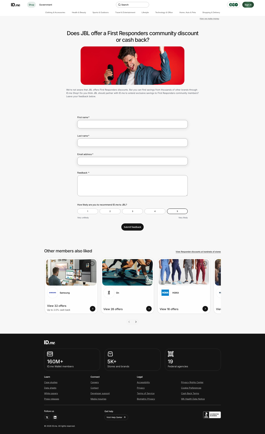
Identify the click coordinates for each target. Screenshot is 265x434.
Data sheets (50, 387)
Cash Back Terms (190, 393)
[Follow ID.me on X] (47, 417)
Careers (95, 382)
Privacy (141, 387)
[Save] (92, 263)
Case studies (50, 382)
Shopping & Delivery (211, 12)
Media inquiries (98, 398)
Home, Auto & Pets (187, 12)
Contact (95, 387)
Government (45, 4)
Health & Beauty (79, 12)
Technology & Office (164, 12)
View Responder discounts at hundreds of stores (198, 251)
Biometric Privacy (146, 398)
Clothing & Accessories (55, 12)
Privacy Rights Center (192, 382)
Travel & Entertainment (125, 12)
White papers (51, 393)
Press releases (51, 398)
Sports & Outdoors (100, 12)
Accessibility (143, 382)
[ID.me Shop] (17, 4)
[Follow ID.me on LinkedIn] (55, 417)
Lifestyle (145, 12)
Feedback (83, 172)
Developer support (100, 393)
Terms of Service (145, 393)
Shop (31, 4)
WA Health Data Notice (193, 398)
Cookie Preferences (191, 387)
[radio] (87, 211)
